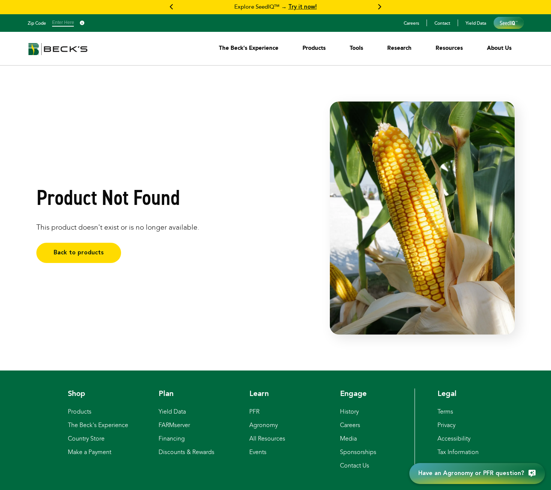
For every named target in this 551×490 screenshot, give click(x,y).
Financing (172, 438)
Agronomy (263, 425)
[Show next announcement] (379, 7)
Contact (442, 23)
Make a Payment (89, 452)
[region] (275, 7)
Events (258, 452)
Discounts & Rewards (186, 452)
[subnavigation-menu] (248, 48)
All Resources (267, 438)
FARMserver (174, 425)
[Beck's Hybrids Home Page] (58, 54)
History (349, 411)
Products (79, 411)
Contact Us (354, 465)
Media (348, 438)
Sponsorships (358, 452)
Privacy (446, 425)
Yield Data (476, 23)
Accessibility (453, 438)
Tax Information (458, 452)
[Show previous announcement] (172, 7)
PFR (254, 411)
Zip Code (37, 23)
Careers (411, 23)
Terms (445, 411)
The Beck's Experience (98, 425)
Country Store (86, 438)
